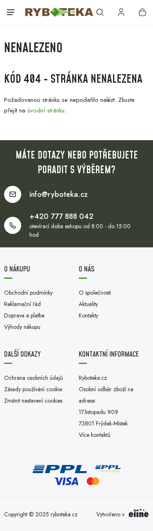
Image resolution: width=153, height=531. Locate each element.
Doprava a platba (24, 315)
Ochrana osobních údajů (33, 378)
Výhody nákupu (22, 327)
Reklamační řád (22, 304)
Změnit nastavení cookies (33, 401)
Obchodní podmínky (28, 293)
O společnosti (95, 293)
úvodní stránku (45, 110)
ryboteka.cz (64, 514)
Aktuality (88, 304)
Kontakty (88, 315)
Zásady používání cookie (33, 389)
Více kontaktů (94, 435)
